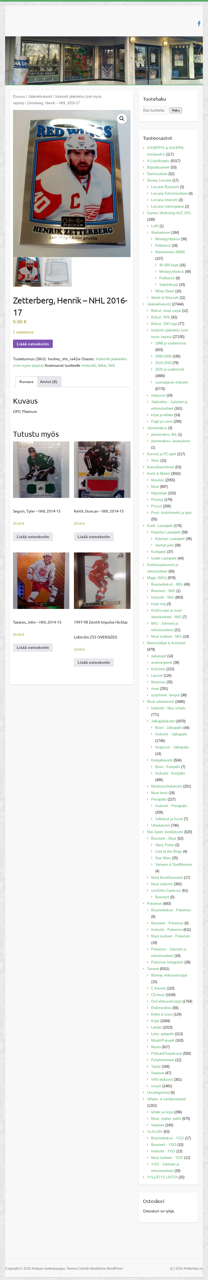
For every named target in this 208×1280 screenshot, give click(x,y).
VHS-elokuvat (162, 1079)
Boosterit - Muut (163, 838)
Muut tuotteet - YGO (167, 1158)
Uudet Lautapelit (164, 558)
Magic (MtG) (157, 578)
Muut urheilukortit (160, 702)
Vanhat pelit (164, 545)
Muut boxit (159, 793)
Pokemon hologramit (167, 962)
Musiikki (157, 480)
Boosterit (162, 897)
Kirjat (155, 1021)
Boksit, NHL (160, 317)
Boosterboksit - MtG (167, 584)
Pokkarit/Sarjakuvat (166, 1053)
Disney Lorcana (159, 180)
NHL (112, 365)
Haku (176, 110)
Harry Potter (164, 845)
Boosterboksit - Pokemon (171, 910)
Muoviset (158, 682)
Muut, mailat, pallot (166, 1119)
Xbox (155, 461)
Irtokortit (89, 365)
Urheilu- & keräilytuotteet (166, 1099)
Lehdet (156, 1027)
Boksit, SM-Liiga (164, 324)
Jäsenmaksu (157, 428)
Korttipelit (158, 552)
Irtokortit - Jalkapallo (171, 734)
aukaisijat (158, 656)
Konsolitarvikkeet (160, 467)
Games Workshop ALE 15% (169, 213)
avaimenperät (161, 662)
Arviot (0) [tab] (48, 382)
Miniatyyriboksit (167, 239)
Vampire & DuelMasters (173, 864)
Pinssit (156, 506)
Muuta (156, 1047)
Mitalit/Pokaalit (162, 1040)
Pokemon (154, 904)
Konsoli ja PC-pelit (161, 454)
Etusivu (19, 96)
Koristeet (158, 669)
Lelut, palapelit (162, 1034)
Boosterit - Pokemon (167, 923)
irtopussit (158, 395)
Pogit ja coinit (162, 421)
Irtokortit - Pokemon (166, 930)
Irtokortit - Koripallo (170, 773)
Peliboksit (163, 246)
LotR (154, 226)
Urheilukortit (160, 825)
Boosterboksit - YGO (167, 1138)
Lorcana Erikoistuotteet (169, 193)
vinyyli (156, 1086)
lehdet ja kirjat (162, 1112)
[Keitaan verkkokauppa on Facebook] (199, 23)
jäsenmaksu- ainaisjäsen (170, 441)
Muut (155, 487)
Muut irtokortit (162, 884)
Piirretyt (157, 500)
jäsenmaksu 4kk (164, 434)
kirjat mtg (158, 604)
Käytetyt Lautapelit (166, 532)
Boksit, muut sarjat (166, 311)
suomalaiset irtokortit (171, 382)
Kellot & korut (162, 1014)
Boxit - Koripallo (167, 767)
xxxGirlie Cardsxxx (166, 891)
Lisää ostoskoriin (33, 344)
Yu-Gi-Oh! (154, 1132)
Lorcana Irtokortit (164, 200)
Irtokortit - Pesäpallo (171, 806)
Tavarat (153, 969)
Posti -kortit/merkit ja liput (171, 513)
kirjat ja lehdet (162, 415)
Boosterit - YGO (163, 1145)
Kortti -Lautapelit (160, 526)
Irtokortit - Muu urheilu (168, 708)
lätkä (102, 365)
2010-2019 (163, 363)
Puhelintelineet (162, 1060)
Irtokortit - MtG (162, 597)
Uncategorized (158, 1093)
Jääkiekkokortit (40, 96)
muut (155, 689)
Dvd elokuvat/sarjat (166, 1001)
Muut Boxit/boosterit (167, 878)
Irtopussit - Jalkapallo (172, 747)
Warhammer (160, 232)
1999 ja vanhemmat (170, 343)
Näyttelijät (159, 493)
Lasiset (156, 676)
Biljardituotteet (158, 167)
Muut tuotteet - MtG (166, 636)
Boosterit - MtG (163, 591)
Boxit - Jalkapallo (168, 728)
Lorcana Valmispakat (167, 206)
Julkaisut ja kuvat (169, 819)
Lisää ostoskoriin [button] (33, 537)
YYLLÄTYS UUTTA (162, 1177)
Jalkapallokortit (163, 721)
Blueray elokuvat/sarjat (169, 975)
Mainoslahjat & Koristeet (166, 643)
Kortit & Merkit (158, 474)
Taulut (156, 1066)
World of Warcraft (164, 298)
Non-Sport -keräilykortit (165, 832)
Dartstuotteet (157, 174)
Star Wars (163, 858)
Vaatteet (157, 1073)
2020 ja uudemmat (169, 369)
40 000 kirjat (168, 265)
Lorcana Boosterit (165, 187)
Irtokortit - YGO (163, 1151)
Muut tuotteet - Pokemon (170, 936)
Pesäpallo (159, 799)
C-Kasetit (158, 988)
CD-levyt (158, 995)
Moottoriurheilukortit (166, 786)
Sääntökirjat (168, 285)
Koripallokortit (162, 760)
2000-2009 (163, 356)
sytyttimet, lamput (165, 695)
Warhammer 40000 (170, 252)
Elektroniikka (161, 1008)
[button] (122, 119)
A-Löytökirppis (158, 161)
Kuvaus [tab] (27, 382)
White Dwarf (164, 291)
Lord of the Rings (168, 851)
